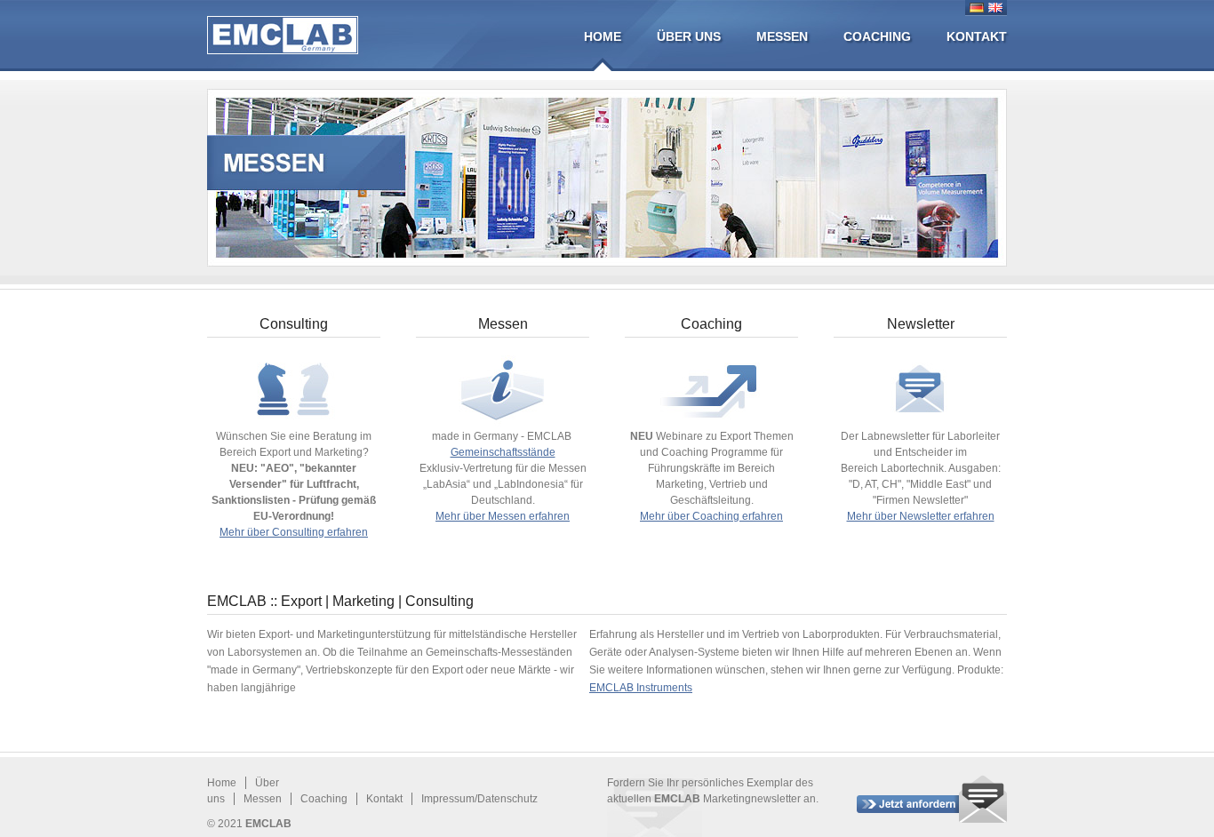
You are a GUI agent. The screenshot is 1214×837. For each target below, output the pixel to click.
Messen (782, 36)
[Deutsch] (977, 7)
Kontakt (976, 36)
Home (602, 36)
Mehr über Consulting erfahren (294, 532)
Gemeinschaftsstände (503, 452)
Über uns (689, 36)
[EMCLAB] (282, 35)
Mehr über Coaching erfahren (711, 516)
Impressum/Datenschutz (479, 799)
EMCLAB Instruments (640, 688)
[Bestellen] (932, 799)
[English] (995, 7)
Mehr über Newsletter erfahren (920, 516)
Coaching (877, 36)
